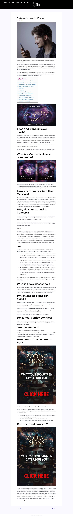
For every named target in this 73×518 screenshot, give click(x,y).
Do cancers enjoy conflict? (25, 95)
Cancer (12, 2)
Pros (22, 88)
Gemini (21, 2)
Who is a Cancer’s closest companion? (28, 82)
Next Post (55, 508)
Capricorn (17, 2)
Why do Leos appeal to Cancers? (26, 86)
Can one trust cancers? (24, 101)
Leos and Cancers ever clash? (26, 81)
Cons (22, 90)
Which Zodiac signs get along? (26, 93)
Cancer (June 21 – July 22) (27, 97)
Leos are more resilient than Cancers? (28, 84)
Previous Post (18, 508)
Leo (24, 2)
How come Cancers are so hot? (26, 99)
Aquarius (5, 2)
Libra (27, 2)
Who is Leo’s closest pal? (24, 92)
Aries (9, 2)
